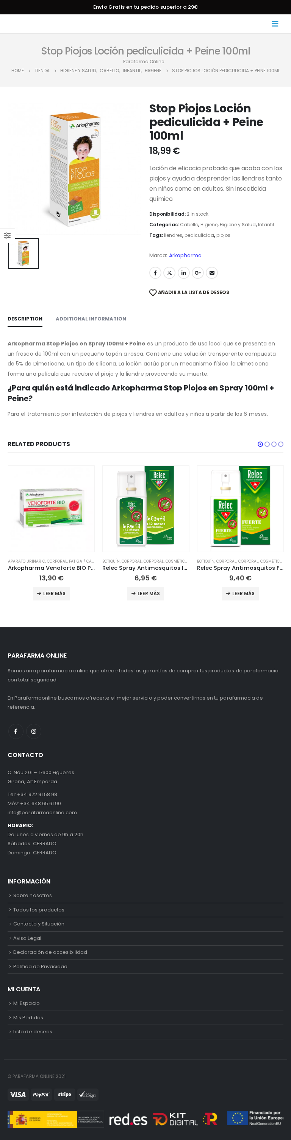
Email (212, 273)
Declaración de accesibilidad (50, 952)
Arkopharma (185, 255)
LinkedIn (184, 273)
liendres (173, 235)
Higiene (208, 224)
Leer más (54, 593)
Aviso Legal (27, 938)
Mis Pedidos (28, 1017)
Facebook (155, 273)
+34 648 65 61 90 (40, 803)
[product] (51, 509)
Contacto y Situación (38, 923)
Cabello (189, 224)
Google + (198, 273)
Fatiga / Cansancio (89, 561)
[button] (260, 444)
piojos (223, 235)
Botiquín (111, 561)
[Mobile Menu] (277, 23)
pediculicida (199, 235)
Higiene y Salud (238, 224)
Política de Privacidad (40, 966)
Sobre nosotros (32, 895)
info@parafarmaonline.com (42, 812)
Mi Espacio (26, 1003)
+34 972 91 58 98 (37, 794)
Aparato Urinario (26, 561)
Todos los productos (38, 909)
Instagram (33, 731)
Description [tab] (25, 318)
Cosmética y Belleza (186, 561)
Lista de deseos (32, 1031)
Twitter (169, 273)
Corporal (57, 561)
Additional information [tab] (91, 318)
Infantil (266, 224)
